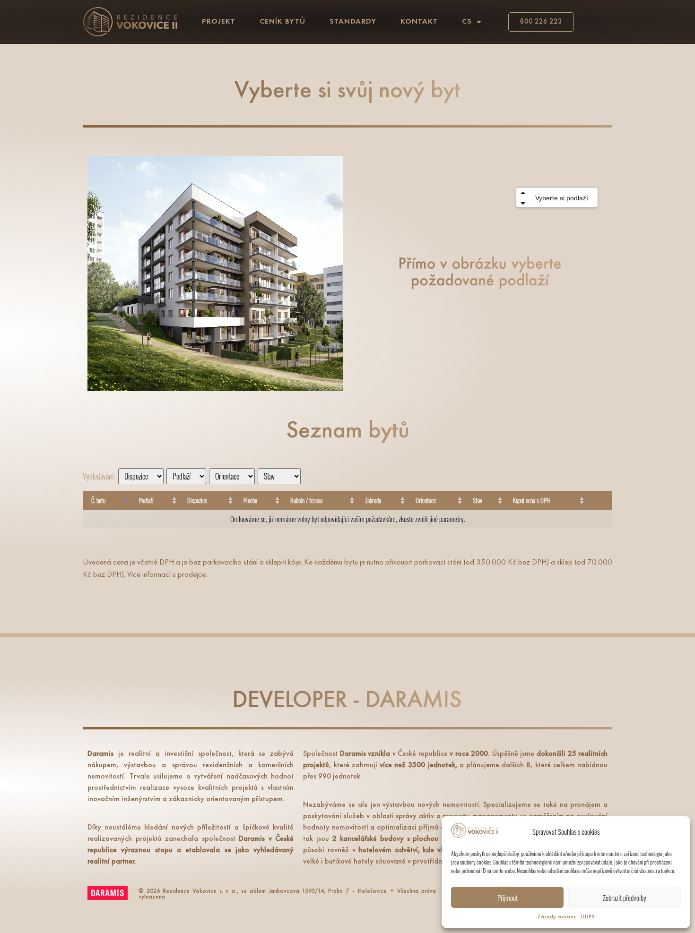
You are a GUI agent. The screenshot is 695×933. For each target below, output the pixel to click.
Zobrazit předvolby (624, 897)
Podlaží (146, 500)
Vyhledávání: (99, 476)
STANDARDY (353, 22)
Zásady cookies (557, 917)
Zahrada (373, 500)
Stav (477, 500)
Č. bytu (98, 500)
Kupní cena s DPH (531, 500)
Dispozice (197, 500)
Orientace (426, 500)
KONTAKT (419, 22)
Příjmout (507, 897)
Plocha (250, 500)
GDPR (587, 917)
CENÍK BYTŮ (282, 22)
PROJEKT (218, 22)
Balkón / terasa (306, 500)
